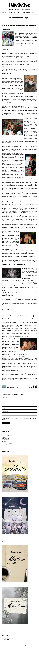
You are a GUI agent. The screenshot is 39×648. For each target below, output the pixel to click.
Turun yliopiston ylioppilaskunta (7, 638)
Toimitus (6, 12)
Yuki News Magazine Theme (18, 645)
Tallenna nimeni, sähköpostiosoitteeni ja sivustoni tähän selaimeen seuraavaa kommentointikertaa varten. (19, 419)
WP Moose (29, 645)
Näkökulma (18, 12)
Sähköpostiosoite (6, 411)
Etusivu (3, 12)
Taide (23, 12)
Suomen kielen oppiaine (6, 635)
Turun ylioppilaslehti (5, 639)
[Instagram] (32, 12)
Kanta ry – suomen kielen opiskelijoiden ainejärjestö (11, 633)
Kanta (10, 12)
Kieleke (17, 20)
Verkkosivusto (5, 414)
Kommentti (5, 397)
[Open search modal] (34, 12)
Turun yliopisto (4, 636)
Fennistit (14, 12)
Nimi (4, 408)
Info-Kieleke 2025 (28, 12)
